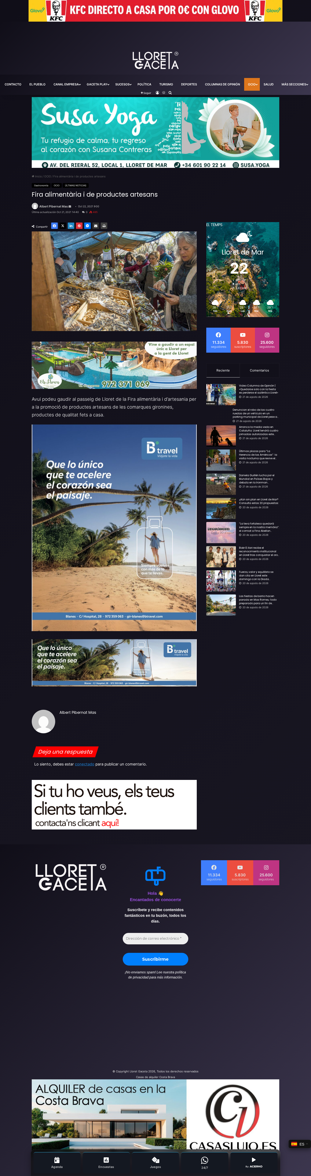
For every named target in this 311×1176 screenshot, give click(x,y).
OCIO (252, 84)
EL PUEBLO (37, 84)
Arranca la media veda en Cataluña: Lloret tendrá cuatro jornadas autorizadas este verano (258, 430)
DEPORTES (189, 84)
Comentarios (259, 370)
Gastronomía (41, 185)
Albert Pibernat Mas (53, 206)
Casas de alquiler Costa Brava (155, 1077)
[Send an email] (70, 206)
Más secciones (294, 84)
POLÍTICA (144, 84)
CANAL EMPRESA (66, 84)
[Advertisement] (113, 1026)
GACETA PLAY (97, 84)
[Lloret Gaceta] (155, 46)
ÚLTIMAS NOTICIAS (75, 185)
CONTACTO (13, 84)
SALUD (269, 84)
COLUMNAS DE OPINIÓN (222, 84)
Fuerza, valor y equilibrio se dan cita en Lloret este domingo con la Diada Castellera (256, 575)
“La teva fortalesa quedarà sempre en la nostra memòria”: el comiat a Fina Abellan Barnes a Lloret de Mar (259, 527)
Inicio (38, 176)
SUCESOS (122, 84)
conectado (84, 764)
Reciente (223, 370)
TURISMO (166, 84)
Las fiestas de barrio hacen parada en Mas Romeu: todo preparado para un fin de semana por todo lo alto (258, 599)
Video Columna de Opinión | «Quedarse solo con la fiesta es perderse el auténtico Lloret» (258, 389)
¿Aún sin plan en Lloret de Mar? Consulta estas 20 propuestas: (259, 501)
